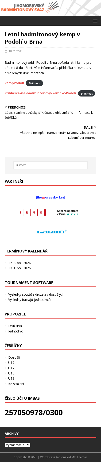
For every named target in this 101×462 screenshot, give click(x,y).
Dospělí (14, 357)
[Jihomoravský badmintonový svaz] (50, 13)
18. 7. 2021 (15, 51)
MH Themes (79, 457)
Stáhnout (34, 83)
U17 (11, 368)
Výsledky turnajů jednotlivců (29, 299)
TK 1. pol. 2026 (19, 268)
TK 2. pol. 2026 (19, 262)
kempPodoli (14, 83)
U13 (11, 378)
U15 (11, 373)
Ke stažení (16, 384)
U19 (11, 362)
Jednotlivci (15, 331)
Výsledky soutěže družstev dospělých (36, 294)
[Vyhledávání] (50, 165)
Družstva (15, 325)
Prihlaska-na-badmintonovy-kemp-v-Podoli (40, 93)
